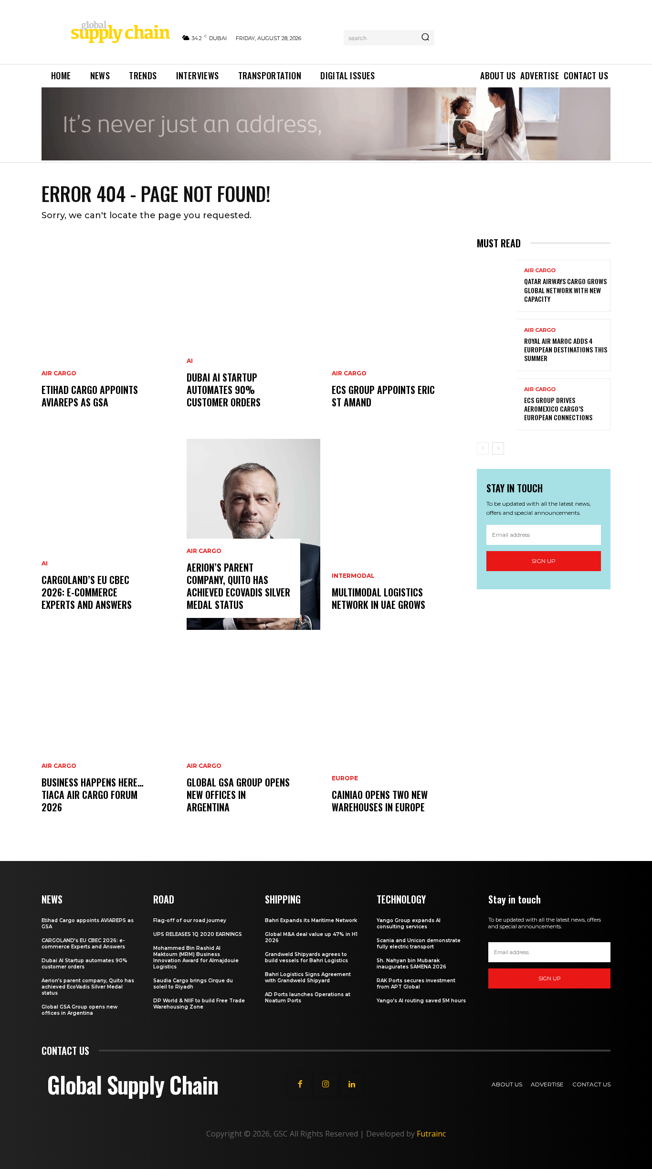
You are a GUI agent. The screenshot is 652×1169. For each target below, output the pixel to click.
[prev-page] (483, 448)
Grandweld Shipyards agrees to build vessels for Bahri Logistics (306, 957)
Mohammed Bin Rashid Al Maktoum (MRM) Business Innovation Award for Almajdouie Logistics (196, 957)
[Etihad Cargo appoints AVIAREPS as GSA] (108, 331)
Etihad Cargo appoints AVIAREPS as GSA (90, 396)
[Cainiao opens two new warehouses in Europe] (398, 736)
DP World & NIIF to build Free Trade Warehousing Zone (199, 1004)
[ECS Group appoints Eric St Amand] (398, 331)
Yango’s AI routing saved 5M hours (421, 1001)
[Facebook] (300, 1084)
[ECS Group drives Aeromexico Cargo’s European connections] (497, 404)
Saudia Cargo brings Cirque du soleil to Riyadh (193, 984)
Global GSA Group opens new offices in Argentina (238, 794)
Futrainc (431, 1133)
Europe (345, 778)
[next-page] (498, 448)
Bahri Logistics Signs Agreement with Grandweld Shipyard (308, 977)
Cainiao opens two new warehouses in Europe (380, 800)
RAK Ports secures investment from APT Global (416, 984)
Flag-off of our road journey (189, 920)
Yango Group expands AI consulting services (409, 923)
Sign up (544, 560)
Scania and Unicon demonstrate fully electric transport (419, 943)
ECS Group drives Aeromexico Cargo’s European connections (558, 408)
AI (45, 563)
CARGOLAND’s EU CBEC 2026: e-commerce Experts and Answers (87, 592)
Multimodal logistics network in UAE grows (378, 598)
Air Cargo (59, 373)
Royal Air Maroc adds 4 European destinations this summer (565, 349)
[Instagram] (326, 1084)
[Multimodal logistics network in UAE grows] (398, 534)
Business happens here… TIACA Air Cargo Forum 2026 (93, 794)
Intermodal (353, 576)
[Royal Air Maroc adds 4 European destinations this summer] (497, 345)
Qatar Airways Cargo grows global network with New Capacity (565, 289)
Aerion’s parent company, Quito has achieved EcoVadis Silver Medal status (238, 586)
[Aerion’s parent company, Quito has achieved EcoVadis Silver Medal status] (253, 534)
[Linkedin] (351, 1084)
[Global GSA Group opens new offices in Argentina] (253, 736)
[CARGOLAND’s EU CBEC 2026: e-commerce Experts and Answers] (108, 534)
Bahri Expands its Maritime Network (311, 920)
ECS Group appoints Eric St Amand (383, 396)
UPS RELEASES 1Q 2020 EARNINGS (197, 934)
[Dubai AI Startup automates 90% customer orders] (253, 331)
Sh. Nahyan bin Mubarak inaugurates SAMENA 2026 (411, 963)
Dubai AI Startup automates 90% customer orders (224, 389)
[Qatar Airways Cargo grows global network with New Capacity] (497, 286)
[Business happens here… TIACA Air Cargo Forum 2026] (108, 736)
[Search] (425, 37)
